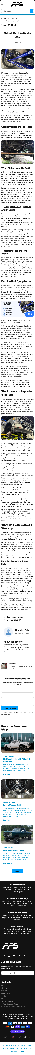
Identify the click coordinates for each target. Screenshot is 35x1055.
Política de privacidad (25, 1045)
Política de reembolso (10, 1045)
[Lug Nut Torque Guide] (17, 789)
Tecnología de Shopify (17, 1051)
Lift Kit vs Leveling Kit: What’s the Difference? (17, 760)
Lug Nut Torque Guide (12, 805)
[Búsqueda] (31, 11)
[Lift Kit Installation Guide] (17, 834)
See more (7, 652)
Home (3, 18)
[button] (2, 4)
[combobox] (17, 11)
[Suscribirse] (31, 973)
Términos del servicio (9, 1048)
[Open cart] (31, 4)
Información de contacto (24, 1048)
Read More (6, 774)
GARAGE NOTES (13, 18)
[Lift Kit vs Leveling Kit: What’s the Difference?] (17, 743)
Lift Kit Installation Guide (13, 850)
